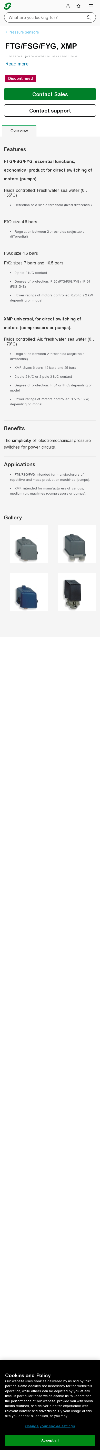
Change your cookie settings (50, 1426)
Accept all (49, 1440)
